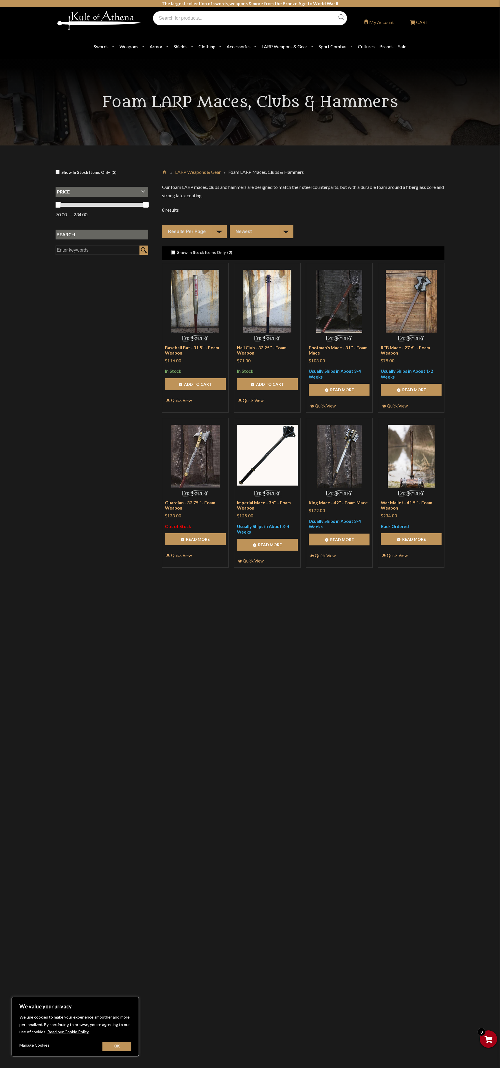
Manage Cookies (34, 1045)
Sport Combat (333, 46)
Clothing (207, 46)
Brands (386, 46)
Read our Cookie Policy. (68, 1031)
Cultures (366, 46)
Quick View (181, 400)
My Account (381, 22)
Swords (101, 46)
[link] (201, 252)
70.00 (61, 214)
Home (165, 171)
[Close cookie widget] (116, 1046)
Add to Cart (198, 384)
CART (422, 22)
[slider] (58, 205)
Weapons (129, 46)
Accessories (239, 46)
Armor (156, 46)
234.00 (80, 214)
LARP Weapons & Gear (284, 46)
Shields (181, 46)
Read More (342, 389)
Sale (402, 46)
